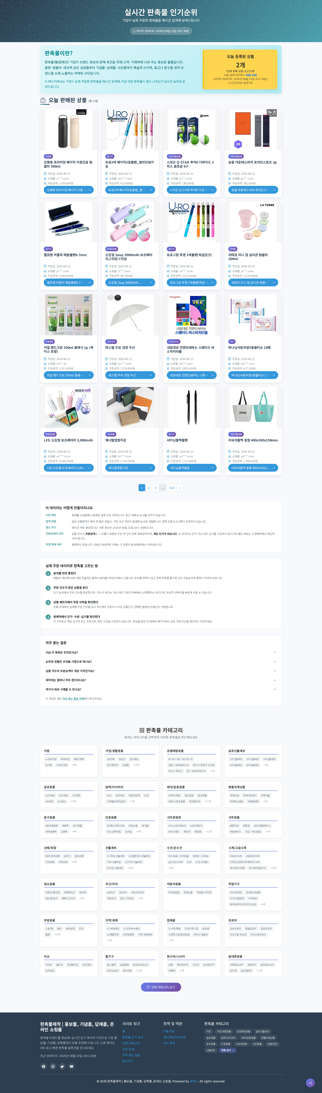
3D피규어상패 (52, 856)
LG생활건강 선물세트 (139, 856)
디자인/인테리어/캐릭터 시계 (244, 862)
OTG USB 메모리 (177, 825)
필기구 (110, 156)
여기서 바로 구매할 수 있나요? (63, 689)
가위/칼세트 (236, 892)
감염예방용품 (175, 751)
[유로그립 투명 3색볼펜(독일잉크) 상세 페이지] (191, 222)
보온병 (205, 928)
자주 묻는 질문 (131, 1055)
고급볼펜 (124, 964)
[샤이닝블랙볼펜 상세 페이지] (191, 407)
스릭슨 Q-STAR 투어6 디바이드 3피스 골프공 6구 (190, 164)
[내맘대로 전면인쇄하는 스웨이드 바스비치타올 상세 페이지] (191, 314)
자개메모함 (253, 801)
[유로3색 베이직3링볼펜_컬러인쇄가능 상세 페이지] (130, 129)
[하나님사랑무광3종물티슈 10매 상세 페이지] (253, 314)
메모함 (198, 831)
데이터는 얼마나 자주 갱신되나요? (66, 680)
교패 (170, 964)
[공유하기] (310, 1082)
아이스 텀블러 (201, 934)
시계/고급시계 (237, 848)
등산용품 (202, 795)
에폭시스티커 (68, 898)
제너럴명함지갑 (115, 440)
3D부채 (110, 759)
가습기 (122, 759)
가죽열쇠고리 (236, 964)
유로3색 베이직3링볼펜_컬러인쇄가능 (129, 164)
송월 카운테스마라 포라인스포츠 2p (252, 162)
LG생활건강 (113, 934)
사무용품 (111, 434)
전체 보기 (226, 1050)
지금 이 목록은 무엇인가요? (62, 652)
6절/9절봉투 (51, 825)
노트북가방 (51, 759)
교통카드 (251, 964)
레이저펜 (127, 970)
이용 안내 (128, 1049)
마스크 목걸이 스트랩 (203, 765)
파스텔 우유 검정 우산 (120, 347)
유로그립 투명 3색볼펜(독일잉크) (189, 254)
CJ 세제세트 (113, 928)
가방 (47, 751)
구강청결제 (128, 934)
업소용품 (49, 884)
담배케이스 (69, 892)
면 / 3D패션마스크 (196, 771)
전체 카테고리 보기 (163, 987)
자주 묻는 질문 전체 (73, 698)
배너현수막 (182, 964)
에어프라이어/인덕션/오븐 (243, 904)
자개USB (234, 795)
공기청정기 (112, 765)
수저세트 (252, 898)
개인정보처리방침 (174, 1037)
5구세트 (62, 801)
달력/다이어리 (114, 787)
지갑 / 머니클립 (253, 831)
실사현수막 (208, 964)
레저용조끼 (194, 801)
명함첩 (246, 825)
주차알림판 (174, 892)
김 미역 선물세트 (133, 862)
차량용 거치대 (204, 892)
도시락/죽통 (174, 928)
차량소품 (188, 892)
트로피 (232, 920)
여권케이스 (235, 831)
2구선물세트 (236, 759)
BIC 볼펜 (111, 964)
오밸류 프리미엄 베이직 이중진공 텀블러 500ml (68, 164)
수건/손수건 (174, 341)
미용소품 (133, 825)
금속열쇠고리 (267, 964)
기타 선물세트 (114, 862)
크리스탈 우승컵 (238, 934)
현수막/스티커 (176, 956)
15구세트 (63, 795)
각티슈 (48, 964)
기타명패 (49, 862)
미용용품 (49, 341)
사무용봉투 (51, 831)
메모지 (187, 831)
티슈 (232, 341)
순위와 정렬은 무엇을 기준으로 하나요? (69, 661)
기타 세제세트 (145, 934)
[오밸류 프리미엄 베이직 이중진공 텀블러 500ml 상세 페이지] (68, 129)
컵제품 (48, 156)
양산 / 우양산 (127, 898)
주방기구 (234, 884)
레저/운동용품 (176, 787)
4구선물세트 (269, 759)
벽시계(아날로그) (257, 868)
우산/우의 (111, 341)
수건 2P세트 (202, 862)
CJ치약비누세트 (132, 928)
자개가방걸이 (250, 795)
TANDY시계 (236, 856)
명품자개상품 (236, 787)
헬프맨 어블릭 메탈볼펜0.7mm (65, 254)
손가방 (48, 765)
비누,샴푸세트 (114, 831)
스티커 (195, 964)
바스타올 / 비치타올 (178, 856)
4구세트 (49, 801)
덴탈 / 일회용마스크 (178, 765)
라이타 (82, 892)
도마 (81, 928)
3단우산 (123, 892)
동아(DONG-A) (140, 964)
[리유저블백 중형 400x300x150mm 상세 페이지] (253, 407)
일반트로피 (266, 928)
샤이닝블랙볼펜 (177, 440)
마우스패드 (174, 831)
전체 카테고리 (131, 1043)
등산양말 (189, 795)
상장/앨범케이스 (262, 825)
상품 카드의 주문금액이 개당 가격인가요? (70, 671)
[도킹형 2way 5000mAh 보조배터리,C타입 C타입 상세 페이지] (130, 222)
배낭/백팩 (79, 759)
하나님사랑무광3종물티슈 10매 (249, 347)
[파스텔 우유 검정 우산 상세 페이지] (130, 314)
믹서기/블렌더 (237, 898)
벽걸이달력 (134, 795)
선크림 (128, 831)
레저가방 (65, 759)
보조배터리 (246, 970)
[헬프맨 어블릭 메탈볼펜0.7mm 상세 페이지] (68, 222)
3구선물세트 (253, 759)
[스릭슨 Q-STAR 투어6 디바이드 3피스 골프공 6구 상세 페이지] (191, 129)
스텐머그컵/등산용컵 (179, 934)
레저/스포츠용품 (176, 801)
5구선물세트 (236, 765)
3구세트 (76, 795)
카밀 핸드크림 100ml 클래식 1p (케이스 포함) (68, 349)
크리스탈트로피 (258, 934)
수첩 (146, 795)
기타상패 (63, 862)
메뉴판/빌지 (51, 898)
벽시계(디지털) (237, 868)
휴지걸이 (87, 964)
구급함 (125, 765)
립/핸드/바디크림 (115, 825)
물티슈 (59, 964)
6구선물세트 (253, 765)
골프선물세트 (236, 751)
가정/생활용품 (175, 156)
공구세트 (134, 759)
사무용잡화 (174, 817)
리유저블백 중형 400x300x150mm (253, 440)
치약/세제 (111, 920)
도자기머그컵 (191, 928)
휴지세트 (49, 970)
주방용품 (49, 920)
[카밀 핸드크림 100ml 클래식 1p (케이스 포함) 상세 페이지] (68, 314)
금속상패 (79, 856)
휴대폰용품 (111, 248)
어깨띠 (171, 970)
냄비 (59, 928)
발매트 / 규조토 (201, 856)
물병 (47, 934)
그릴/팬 (49, 928)
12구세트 (50, 795)
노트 (109, 795)
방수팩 (233, 970)
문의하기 (127, 1061)
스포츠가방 (61, 765)
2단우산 (111, 892)
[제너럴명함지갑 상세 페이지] (130, 407)
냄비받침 (70, 928)
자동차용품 (174, 884)
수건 (189, 862)
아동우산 (111, 898)
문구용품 (49, 817)
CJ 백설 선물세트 (116, 856)
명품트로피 (250, 928)
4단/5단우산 (137, 892)
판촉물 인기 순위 (132, 1037)
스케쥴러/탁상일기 (116, 801)
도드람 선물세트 (115, 868)
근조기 (67, 856)
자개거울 (265, 795)
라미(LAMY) (113, 970)
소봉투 (64, 831)
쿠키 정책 (169, 1043)
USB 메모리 (196, 825)
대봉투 (65, 825)
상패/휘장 (50, 848)
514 (171, 487)
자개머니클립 (236, 801)
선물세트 (111, 848)
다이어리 (120, 795)
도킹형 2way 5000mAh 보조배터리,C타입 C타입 (128, 256)
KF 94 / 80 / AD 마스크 (180, 759)
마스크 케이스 (175, 771)
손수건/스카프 (175, 862)
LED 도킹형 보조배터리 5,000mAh (68, 440)
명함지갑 (234, 825)
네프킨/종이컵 (52, 892)
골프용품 (49, 787)
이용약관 (168, 1031)
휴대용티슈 (72, 964)
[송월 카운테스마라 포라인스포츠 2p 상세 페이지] (253, 129)
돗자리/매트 (174, 795)
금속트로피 (235, 928)
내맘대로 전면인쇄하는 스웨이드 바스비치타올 (190, 349)
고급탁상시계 (252, 856)
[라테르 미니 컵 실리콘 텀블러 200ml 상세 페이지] (253, 222)
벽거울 (145, 825)
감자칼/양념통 (253, 892)
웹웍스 (194, 1081)
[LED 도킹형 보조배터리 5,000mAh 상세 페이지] (68, 407)
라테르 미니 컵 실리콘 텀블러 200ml (248, 256)
